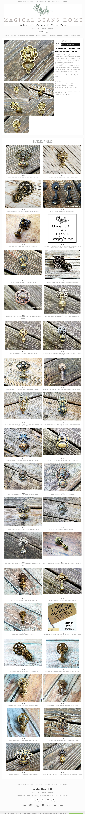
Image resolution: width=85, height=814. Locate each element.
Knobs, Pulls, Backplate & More (30, 1)
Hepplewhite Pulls (30, 35)
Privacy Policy (35, 786)
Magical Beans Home (43, 780)
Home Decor (41, 1)
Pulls (64, 94)
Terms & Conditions (63, 786)
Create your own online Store (42, 806)
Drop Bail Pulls (21, 35)
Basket (65, 1)
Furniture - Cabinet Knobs (11, 35)
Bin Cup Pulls (67, 35)
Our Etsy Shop (51, 1)
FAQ (46, 1)
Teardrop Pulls (45, 35)
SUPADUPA (43, 805)
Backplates (59, 35)
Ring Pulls (38, 35)
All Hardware (53, 35)
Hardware (20, 1)
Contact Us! (58, 1)
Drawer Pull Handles (75, 35)
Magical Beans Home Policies (24, 786)
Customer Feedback (46, 786)
